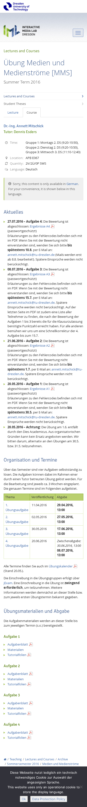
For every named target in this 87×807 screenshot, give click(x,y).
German (72, 184)
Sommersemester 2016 (23, 764)
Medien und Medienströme (60, 764)
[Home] (5, 759)
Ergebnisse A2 (40, 345)
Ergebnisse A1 (40, 389)
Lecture (12, 112)
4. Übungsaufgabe (17, 543)
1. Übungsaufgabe (17, 507)
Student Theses (15, 103)
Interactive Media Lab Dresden (22, 32)
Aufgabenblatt (17, 644)
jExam (8, 583)
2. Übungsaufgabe (17, 519)
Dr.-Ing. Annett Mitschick (24, 126)
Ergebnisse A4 (40, 226)
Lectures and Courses (19, 96)
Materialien (15, 649)
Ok (24, 799)
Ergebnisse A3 (40, 274)
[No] (81, 786)
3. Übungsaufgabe (17, 531)
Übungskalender (60, 566)
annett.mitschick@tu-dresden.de (31, 254)
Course (32, 112)
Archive (63, 759)
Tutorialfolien (16, 655)
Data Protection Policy (48, 799)
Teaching (16, 759)
